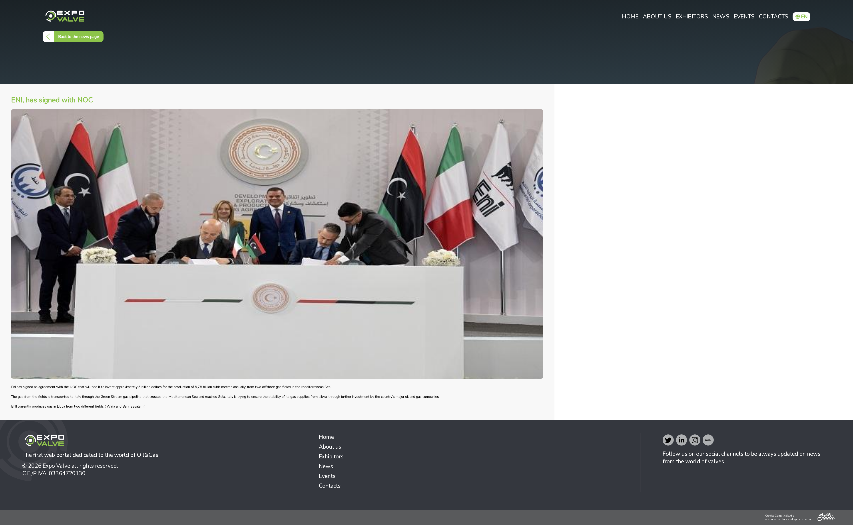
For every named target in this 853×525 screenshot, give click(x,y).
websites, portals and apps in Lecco (788, 519)
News (720, 16)
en (804, 16)
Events (744, 16)
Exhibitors (692, 16)
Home (630, 16)
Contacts (773, 16)
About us (657, 16)
